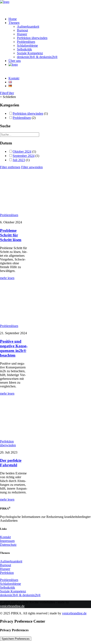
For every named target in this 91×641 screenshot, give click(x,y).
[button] (14, 208)
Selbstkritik (24, 49)
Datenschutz (8, 544)
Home (12, 19)
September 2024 (23, 156)
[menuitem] (49, 19)
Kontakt (13, 78)
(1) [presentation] (46, 113)
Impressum (7, 541)
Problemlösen (26, 41)
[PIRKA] (45, 7)
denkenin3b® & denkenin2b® (37, 57)
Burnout (22, 30)
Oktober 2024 (22, 151)
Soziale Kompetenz (30, 53)
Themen (13, 22)
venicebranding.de (12, 606)
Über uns (14, 60)
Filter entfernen (10, 167)
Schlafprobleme (27, 45)
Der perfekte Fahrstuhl (10, 462)
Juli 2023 (19, 160)
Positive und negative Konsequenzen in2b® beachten (14, 348)
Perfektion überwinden (32, 38)
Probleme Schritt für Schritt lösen (10, 235)
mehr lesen (7, 278)
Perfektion (7, 572)
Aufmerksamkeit (28, 26)
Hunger (22, 34)
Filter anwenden (32, 167)
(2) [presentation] (34, 118)
